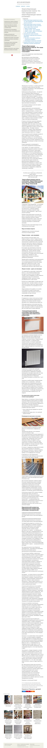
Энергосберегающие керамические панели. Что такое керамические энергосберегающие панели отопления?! (33, 21)
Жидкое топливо (38, 684)
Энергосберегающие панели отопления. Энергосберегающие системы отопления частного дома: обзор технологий (32, 26)
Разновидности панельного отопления (33, 40)
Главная (18, 6)
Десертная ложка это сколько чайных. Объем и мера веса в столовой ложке (10, 26)
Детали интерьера (23, 2)
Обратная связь (32, 744)
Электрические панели (25, 685)
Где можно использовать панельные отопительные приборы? (32, 38)
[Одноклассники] (32, 691)
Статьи (28, 6)
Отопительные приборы (39, 685)
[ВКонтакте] (24, 691)
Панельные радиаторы (32, 685)
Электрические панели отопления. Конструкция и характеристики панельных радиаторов (33, 35)
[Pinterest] (28, 691)
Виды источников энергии (30, 28)
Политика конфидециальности (21, 745)
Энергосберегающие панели (36, 682)
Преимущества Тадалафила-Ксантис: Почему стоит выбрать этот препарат (12, 31)
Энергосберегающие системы (26, 684)
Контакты (18, 744)
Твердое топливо (33, 684)
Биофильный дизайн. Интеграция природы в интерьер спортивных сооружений (11, 39)
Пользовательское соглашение (24, 744)
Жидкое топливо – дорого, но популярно (33, 31)
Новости (23, 6)
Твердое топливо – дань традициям (32, 29)
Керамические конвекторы (33, 686)
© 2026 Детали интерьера (8, 744)
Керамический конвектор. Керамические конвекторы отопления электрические (32, 42)
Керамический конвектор (25, 686)
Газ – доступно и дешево (30, 32)
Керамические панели (28, 682)
